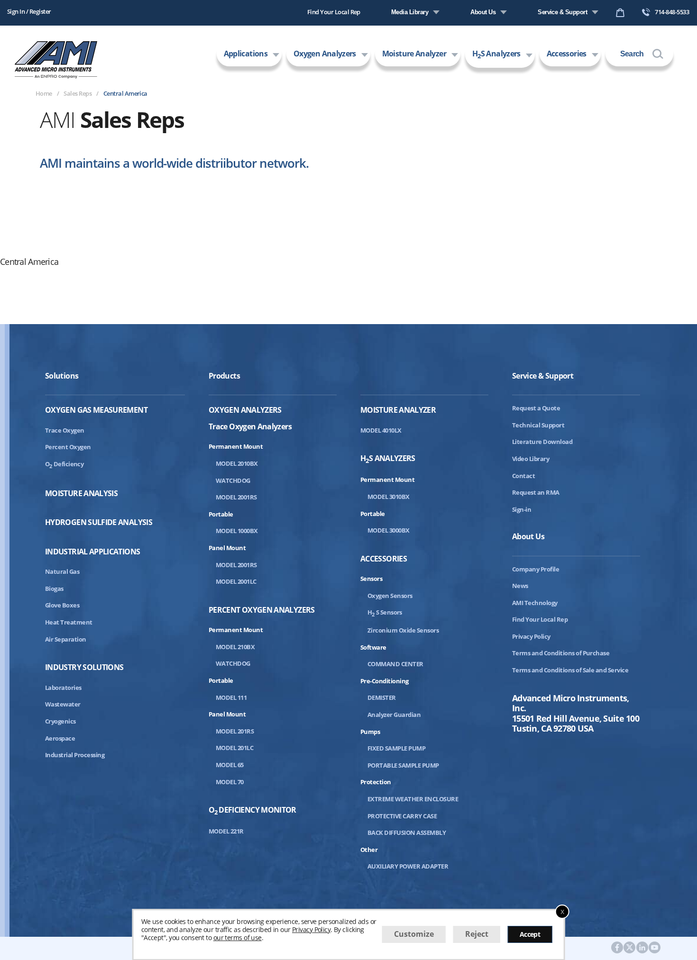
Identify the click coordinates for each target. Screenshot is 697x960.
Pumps (370, 731)
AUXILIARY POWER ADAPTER (407, 866)
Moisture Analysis (81, 493)
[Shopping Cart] (620, 14)
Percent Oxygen (68, 447)
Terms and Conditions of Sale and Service (570, 670)
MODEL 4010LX (381, 430)
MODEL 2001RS (236, 497)
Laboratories (63, 687)
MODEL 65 (230, 765)
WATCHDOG (233, 480)
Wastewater (63, 704)
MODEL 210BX (235, 647)
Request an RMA (535, 492)
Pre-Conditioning (384, 681)
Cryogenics (60, 721)
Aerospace (60, 738)
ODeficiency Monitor (252, 811)
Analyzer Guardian (394, 714)
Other (368, 849)
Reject (476, 934)
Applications (245, 53)
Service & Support (562, 12)
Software (373, 647)
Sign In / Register (29, 11)
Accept (530, 934)
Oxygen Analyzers (324, 53)
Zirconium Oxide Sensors (403, 630)
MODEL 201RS (235, 731)
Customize (414, 934)
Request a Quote (536, 408)
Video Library (530, 458)
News (520, 585)
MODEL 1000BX (237, 530)
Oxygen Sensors (390, 595)
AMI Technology (535, 602)
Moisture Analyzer (414, 53)
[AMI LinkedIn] (642, 948)
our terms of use (237, 937)
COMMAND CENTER (395, 664)
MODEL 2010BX (237, 463)
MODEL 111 (231, 697)
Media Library (409, 12)
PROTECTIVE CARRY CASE (402, 816)
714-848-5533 (672, 12)
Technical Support (538, 425)
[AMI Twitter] (629, 948)
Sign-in (521, 509)
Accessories (567, 53)
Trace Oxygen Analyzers (250, 426)
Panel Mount (227, 547)
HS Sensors (384, 612)
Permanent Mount (236, 446)
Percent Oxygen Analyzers (262, 610)
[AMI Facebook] (617, 948)
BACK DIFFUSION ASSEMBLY (406, 832)
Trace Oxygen (64, 430)
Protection (375, 782)
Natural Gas (62, 571)
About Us (482, 12)
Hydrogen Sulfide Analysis (98, 522)
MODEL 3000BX (388, 530)
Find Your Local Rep (333, 12)
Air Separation (65, 639)
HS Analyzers (496, 54)
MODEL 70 (230, 782)
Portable (221, 514)
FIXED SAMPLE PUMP (396, 748)
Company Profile (535, 569)
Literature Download (542, 441)
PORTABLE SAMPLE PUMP (403, 765)
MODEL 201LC (234, 747)
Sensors (371, 578)
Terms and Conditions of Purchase (560, 653)
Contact (523, 475)
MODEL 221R (226, 831)
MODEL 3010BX (388, 496)
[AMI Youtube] (654, 948)
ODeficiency (64, 464)
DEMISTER (381, 697)
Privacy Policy (531, 636)
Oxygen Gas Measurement (96, 410)
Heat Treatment (68, 622)
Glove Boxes (62, 605)
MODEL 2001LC (236, 581)
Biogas (54, 588)
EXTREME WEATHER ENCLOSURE (412, 799)
